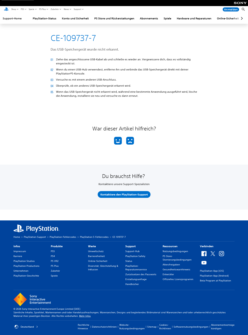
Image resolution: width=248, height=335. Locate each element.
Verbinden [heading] (206, 246)
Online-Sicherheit (228, 18)
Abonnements (149, 18)
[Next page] (241, 18)
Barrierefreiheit (96, 256)
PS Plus (42, 9)
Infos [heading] (16, 246)
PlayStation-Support (35, 236)
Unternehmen (20, 270)
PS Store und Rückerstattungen (114, 18)
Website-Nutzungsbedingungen (132, 326)
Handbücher (132, 284)
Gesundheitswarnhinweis (176, 269)
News (66, 9)
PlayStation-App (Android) (214, 275)
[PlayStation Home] (6, 9)
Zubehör (55, 9)
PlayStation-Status (44, 18)
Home (16, 236)
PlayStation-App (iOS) (212, 270)
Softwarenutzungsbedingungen (191, 326)
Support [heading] (130, 246)
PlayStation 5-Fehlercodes (94, 236)
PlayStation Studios (24, 261)
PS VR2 (54, 261)
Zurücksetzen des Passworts (140, 274)
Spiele (31, 9)
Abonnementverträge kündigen (223, 326)
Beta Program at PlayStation (215, 280)
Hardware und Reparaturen (194, 18)
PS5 (22, 9)
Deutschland (27, 326)
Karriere (17, 256)
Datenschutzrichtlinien (104, 326)
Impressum (19, 251)
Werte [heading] (92, 246)
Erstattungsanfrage (136, 279)
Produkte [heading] (57, 246)
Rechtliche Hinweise (83, 326)
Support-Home (12, 18)
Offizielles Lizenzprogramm (178, 279)
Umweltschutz (96, 251)
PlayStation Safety (135, 256)
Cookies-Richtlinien (165, 326)
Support (77, 9)
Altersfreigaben (171, 264)
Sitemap (152, 326)
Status (128, 261)
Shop (13, 9)
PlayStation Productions (26, 265)
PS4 (53, 256)
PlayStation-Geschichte (26, 275)
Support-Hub (132, 251)
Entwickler (168, 274)
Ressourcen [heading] (170, 246)
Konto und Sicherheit (75, 18)
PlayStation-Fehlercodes (63, 236)
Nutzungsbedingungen (175, 251)
